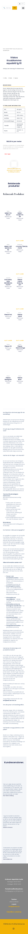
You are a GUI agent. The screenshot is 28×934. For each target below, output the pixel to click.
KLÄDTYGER (9, 48)
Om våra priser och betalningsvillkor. (13, 705)
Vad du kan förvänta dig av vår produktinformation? (12, 649)
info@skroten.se (14, 906)
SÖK (14, 7)
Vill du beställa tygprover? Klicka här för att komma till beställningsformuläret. (14, 170)
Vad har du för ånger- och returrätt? (13, 455)
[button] (23, 8)
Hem (4, 48)
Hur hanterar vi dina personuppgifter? (14, 530)
